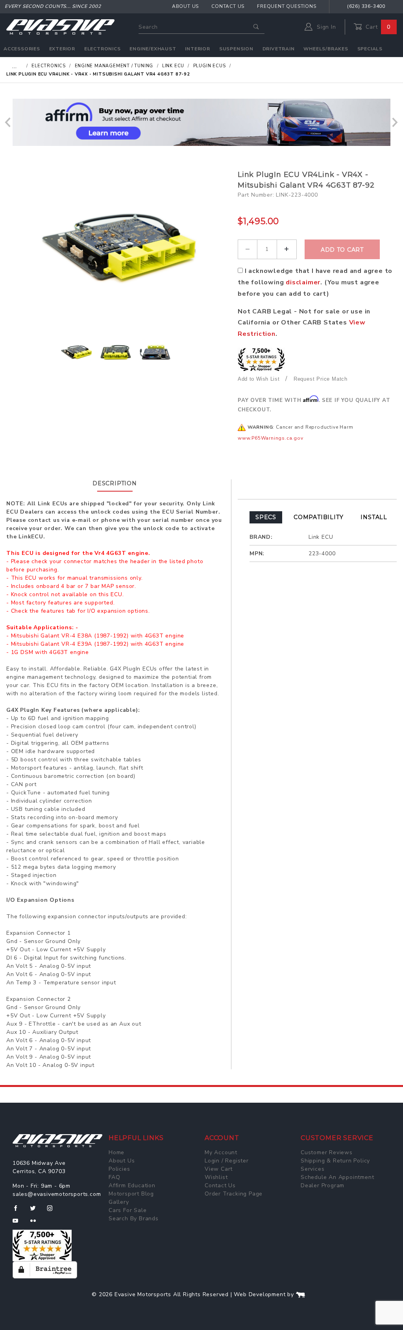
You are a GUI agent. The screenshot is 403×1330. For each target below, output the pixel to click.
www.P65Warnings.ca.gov (270, 438)
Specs (265, 517)
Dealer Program (322, 1185)
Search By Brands (134, 1218)
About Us (185, 6)
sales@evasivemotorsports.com (57, 1194)
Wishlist (216, 1177)
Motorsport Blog (131, 1193)
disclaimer (303, 282)
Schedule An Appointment (337, 1177)
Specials (370, 49)
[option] (201, 122)
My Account (221, 1152)
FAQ (114, 1177)
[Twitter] (36, 1211)
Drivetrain (279, 49)
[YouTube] (19, 1224)
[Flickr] (36, 1224)
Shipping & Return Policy (335, 1160)
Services (312, 1169)
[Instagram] (53, 1211)
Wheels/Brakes (325, 49)
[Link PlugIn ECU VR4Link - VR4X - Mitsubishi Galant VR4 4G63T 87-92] (119, 248)
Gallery (119, 1202)
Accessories (22, 49)
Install (373, 517)
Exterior (62, 49)
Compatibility (318, 517)
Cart (377, 27)
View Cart (219, 1169)
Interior (197, 49)
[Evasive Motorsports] (60, 26)
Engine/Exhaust (152, 49)
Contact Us (227, 6)
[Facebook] (19, 1211)
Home (116, 1152)
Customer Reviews (327, 1152)
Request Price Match (321, 379)
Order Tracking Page (234, 1193)
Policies (119, 1169)
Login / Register (227, 1160)
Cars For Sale (127, 1210)
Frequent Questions (286, 6)
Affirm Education (132, 1185)
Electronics (102, 49)
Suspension (236, 49)
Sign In (325, 27)
